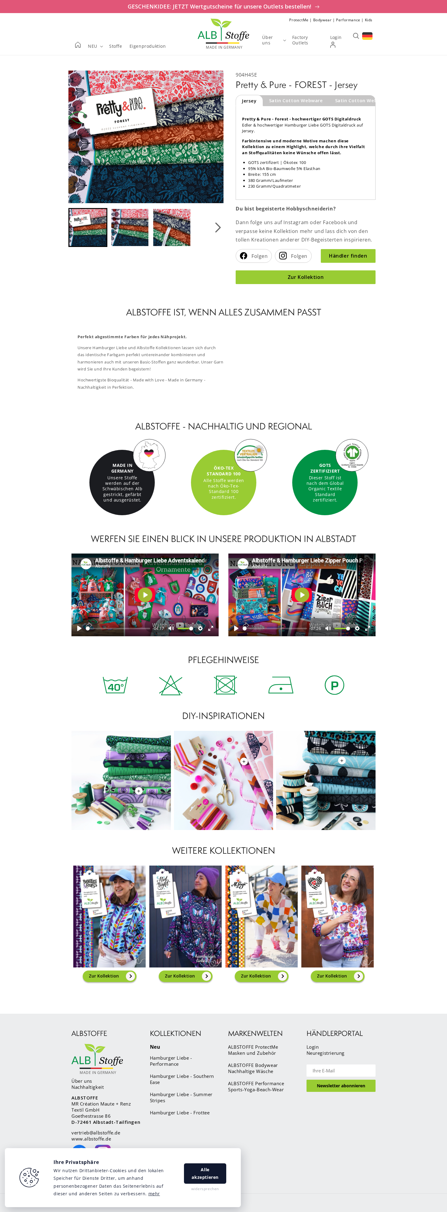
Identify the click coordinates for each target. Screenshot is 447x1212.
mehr (154, 1193)
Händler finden (348, 255)
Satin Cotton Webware (296, 100)
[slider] (118, 628)
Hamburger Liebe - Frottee (180, 1113)
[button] (87, 227)
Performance (348, 20)
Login (313, 1047)
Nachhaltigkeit (87, 1087)
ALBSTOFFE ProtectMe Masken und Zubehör (253, 1050)
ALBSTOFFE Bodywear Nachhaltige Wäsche (253, 1068)
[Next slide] (218, 227)
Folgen (259, 256)
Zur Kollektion (306, 277)
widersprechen (205, 1188)
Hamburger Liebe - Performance (171, 1061)
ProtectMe (298, 20)
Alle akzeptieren (205, 1173)
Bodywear (322, 20)
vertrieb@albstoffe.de (95, 1133)
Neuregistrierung (326, 1053)
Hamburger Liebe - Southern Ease (182, 1079)
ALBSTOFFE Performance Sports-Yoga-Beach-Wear (256, 1086)
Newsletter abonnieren (341, 1086)
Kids (368, 20)
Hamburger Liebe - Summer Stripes (181, 1097)
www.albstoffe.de (91, 1139)
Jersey (249, 101)
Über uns (81, 1081)
